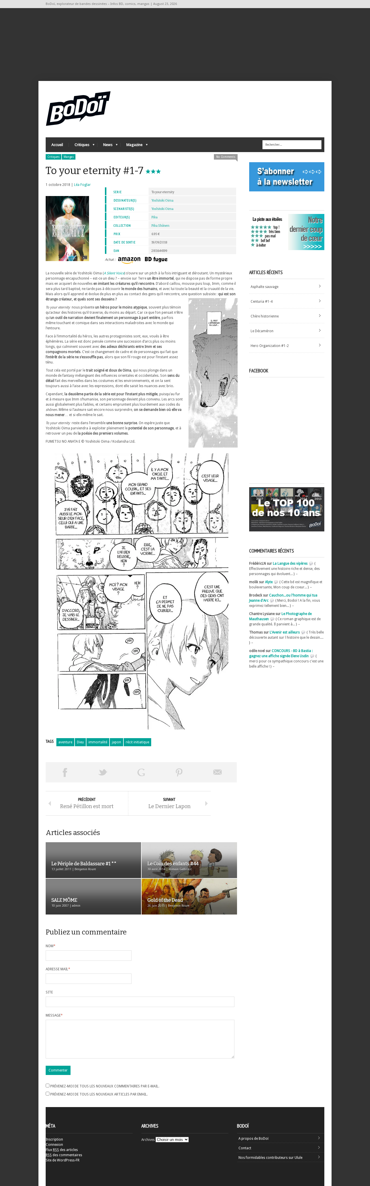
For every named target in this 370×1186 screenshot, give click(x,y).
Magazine (132, 146)
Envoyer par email (218, 772)
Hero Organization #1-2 (270, 346)
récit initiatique (137, 742)
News (104, 146)
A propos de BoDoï (253, 1139)
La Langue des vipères (290, 563)
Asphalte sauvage (264, 287)
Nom (51, 946)
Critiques (79, 146)
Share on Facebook (65, 772)
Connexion (54, 1145)
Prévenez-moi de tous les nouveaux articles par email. (99, 1094)
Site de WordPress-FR (62, 1160)
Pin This (179, 772)
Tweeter (103, 772)
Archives (148, 1140)
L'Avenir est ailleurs (285, 632)
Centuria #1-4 (262, 302)
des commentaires (64, 1155)
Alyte (269, 582)
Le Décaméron (262, 331)
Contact (244, 1148)
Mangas (69, 156)
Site (49, 992)
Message (54, 1015)
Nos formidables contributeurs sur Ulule (270, 1158)
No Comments (225, 156)
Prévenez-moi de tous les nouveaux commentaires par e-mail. (104, 1086)
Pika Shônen (160, 226)
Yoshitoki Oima (162, 200)
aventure (65, 742)
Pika (154, 217)
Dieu (80, 742)
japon (116, 742)
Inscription (54, 1139)
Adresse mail (58, 969)
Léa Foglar (82, 185)
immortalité (97, 742)
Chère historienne (265, 316)
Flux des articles (62, 1150)
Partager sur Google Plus (141, 772)
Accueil (57, 145)
